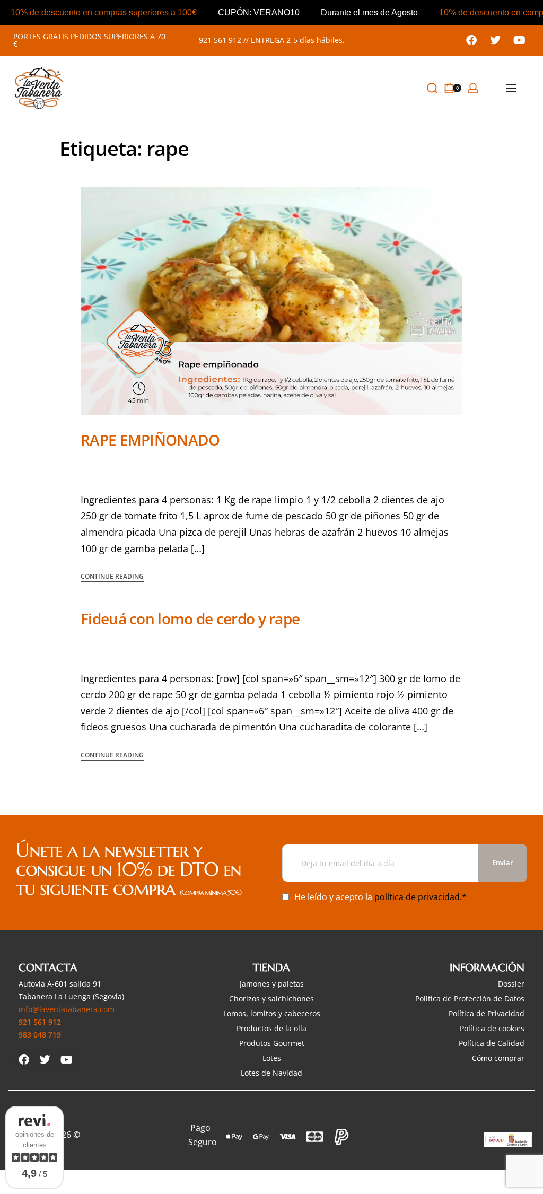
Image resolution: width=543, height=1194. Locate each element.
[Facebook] (471, 40)
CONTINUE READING (112, 577)
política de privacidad (417, 897)
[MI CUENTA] (473, 88)
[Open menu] (511, 88)
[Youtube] (519, 40)
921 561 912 (220, 40)
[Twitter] (495, 40)
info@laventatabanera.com (67, 1009)
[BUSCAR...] (432, 88)
